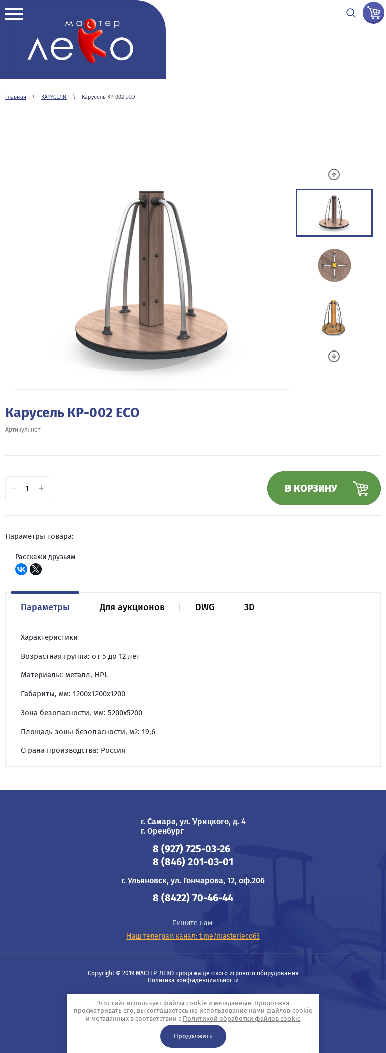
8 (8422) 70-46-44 (193, 898)
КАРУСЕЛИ (54, 97)
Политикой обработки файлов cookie (242, 1018)
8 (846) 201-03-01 (193, 862)
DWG (204, 607)
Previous (334, 174)
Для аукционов (132, 607)
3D (249, 607)
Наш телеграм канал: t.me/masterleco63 (193, 936)
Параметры (45, 607)
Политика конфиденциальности (193, 980)
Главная (15, 97)
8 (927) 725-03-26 (191, 849)
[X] (36, 569)
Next (334, 356)
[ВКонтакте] (21, 569)
